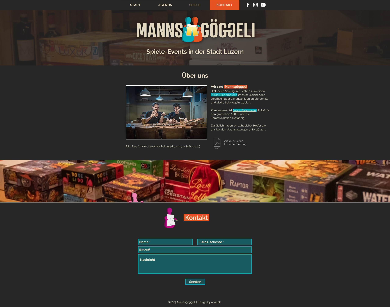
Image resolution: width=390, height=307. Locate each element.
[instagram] (255, 5)
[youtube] (263, 5)
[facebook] (248, 5)
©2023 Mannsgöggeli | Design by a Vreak (194, 302)
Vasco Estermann (244, 110)
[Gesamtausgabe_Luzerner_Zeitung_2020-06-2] (217, 144)
